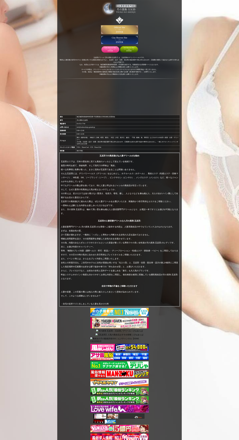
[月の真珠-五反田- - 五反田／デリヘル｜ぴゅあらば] (119, 331)
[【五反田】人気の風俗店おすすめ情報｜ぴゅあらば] (119, 335)
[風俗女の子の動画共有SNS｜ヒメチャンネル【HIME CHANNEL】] (119, 340)
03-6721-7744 (81, 124)
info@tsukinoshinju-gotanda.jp (86, 127)
